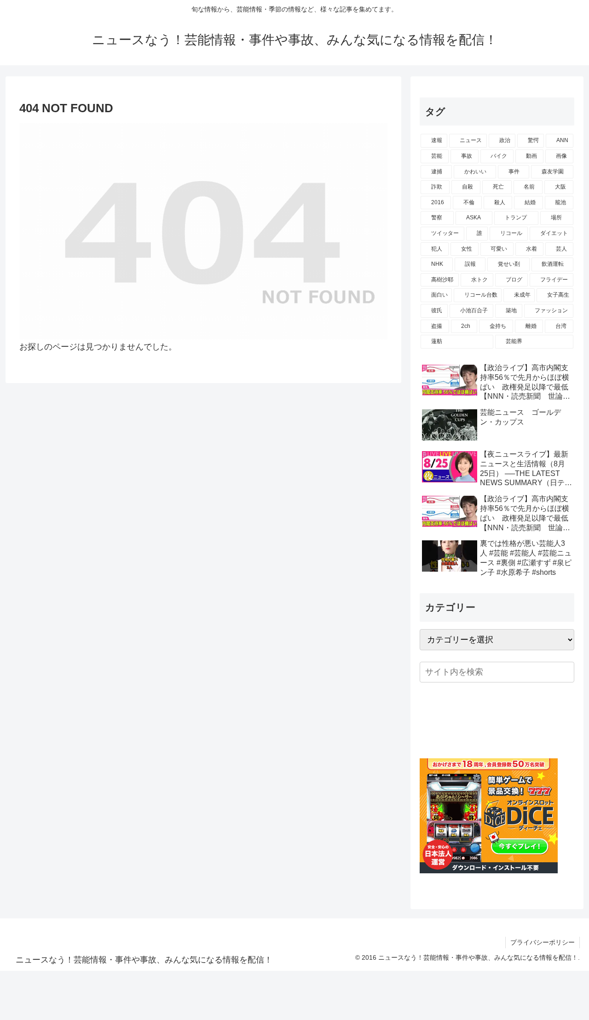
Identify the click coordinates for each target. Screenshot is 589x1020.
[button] (565, 671)
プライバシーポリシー (542, 942)
